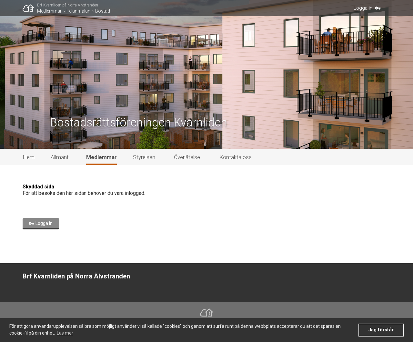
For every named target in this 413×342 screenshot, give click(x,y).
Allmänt (60, 157)
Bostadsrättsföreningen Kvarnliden (138, 122)
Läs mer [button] (65, 333)
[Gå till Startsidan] (30, 8)
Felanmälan (78, 11)
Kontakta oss (235, 157)
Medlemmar (49, 11)
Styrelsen (144, 157)
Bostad (102, 11)
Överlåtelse (187, 157)
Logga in (363, 8)
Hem (29, 157)
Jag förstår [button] (381, 330)
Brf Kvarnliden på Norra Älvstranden (67, 5)
